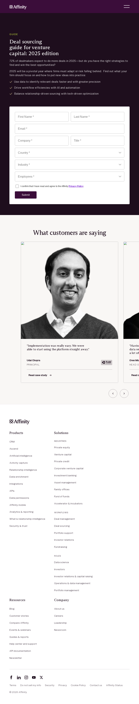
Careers (58, 615)
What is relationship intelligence (27, 519)
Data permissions (19, 498)
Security (49, 685)
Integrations (16, 483)
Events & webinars (20, 630)
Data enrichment (18, 476)
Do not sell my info (30, 685)
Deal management (64, 519)
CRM (12, 441)
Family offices (62, 489)
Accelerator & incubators (68, 503)
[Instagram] (26, 677)
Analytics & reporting (21, 512)
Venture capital (62, 454)
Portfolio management (66, 590)
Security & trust (18, 526)
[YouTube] (34, 677)
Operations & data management (72, 583)
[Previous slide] (113, 393)
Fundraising (60, 547)
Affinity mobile (17, 505)
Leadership (60, 623)
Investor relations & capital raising (73, 576)
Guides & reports (19, 637)
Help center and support (23, 644)
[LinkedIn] (19, 677)
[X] (41, 677)
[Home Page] (18, 6)
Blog (11, 608)
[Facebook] (11, 677)
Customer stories (19, 615)
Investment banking (65, 475)
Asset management (65, 482)
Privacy (62, 685)
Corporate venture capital (68, 468)
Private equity (62, 447)
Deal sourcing (62, 526)
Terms (12, 685)
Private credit (61, 461)
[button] (127, 6)
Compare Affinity (19, 623)
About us (59, 608)
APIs (11, 491)
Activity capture (18, 462)
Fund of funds (62, 496)
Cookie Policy (78, 685)
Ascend (13, 448)
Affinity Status (114, 685)
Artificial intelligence (20, 455)
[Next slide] (124, 393)
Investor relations (64, 540)
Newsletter (15, 658)
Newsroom (60, 630)
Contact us (96, 685)
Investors (59, 569)
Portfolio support (63, 533)
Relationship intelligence (23, 470)
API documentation (20, 651)
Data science (61, 562)
